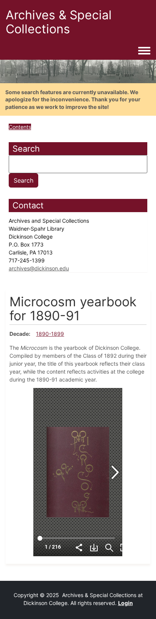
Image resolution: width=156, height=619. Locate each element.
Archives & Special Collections (59, 22)
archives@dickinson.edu (39, 268)
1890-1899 (50, 333)
